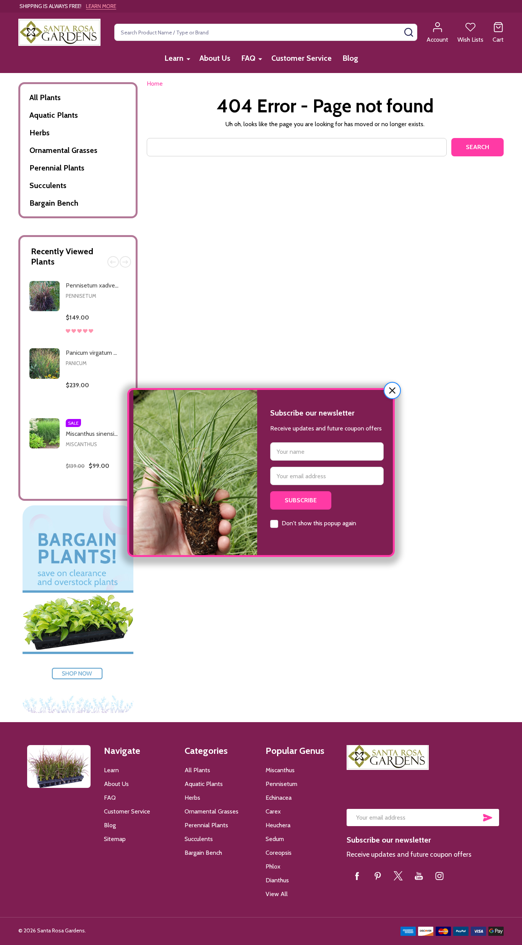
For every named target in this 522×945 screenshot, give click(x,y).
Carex (273, 811)
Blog (350, 58)
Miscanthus (81, 444)
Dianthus (277, 880)
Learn (173, 58)
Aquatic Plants (53, 115)
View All (277, 894)
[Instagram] (439, 876)
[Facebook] (357, 876)
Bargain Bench (53, 203)
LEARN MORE (101, 6)
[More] (188, 58)
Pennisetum (81, 296)
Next (125, 262)
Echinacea (279, 797)
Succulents (47, 185)
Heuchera (278, 825)
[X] (398, 876)
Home (155, 83)
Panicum (76, 363)
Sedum (275, 839)
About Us (214, 58)
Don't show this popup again (319, 523)
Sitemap (115, 839)
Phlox (273, 866)
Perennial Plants (56, 167)
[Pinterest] (377, 876)
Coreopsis (279, 852)
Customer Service (301, 58)
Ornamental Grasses (63, 150)
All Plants (45, 97)
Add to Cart (108, 340)
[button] (392, 390)
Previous (113, 262)
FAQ (248, 58)
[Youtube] (419, 876)
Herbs (39, 132)
